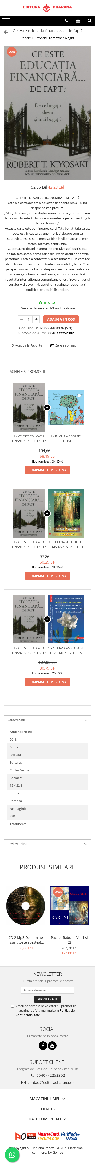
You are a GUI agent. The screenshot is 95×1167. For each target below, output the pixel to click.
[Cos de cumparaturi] (78, 20)
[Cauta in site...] (89, 20)
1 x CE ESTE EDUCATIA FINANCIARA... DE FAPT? (29, 438)
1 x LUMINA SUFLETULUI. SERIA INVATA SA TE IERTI (66, 544)
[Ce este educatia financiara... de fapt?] (47, 113)
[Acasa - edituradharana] (47, 8)
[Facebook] (43, 1045)
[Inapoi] (3, 32)
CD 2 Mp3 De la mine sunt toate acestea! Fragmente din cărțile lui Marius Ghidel (25, 939)
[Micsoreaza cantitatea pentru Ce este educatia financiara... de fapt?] (21, 319)
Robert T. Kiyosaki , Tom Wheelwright (47, 38)
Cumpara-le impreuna (47, 470)
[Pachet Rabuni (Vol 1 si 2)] (69, 905)
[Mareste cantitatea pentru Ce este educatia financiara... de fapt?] (36, 319)
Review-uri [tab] (17, 844)
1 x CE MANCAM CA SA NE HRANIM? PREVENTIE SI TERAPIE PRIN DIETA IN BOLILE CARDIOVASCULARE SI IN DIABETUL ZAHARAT (66, 650)
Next (87, 118)
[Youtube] (52, 1045)
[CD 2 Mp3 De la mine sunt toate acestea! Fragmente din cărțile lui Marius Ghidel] (25, 905)
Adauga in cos (61, 319)
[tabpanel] (47, 113)
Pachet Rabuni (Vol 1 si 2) (69, 939)
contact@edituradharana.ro (50, 1082)
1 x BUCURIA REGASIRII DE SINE (66, 438)
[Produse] (6, 21)
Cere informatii (65, 345)
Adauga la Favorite (28, 345)
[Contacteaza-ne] (66, 20)
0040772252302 (50, 1075)
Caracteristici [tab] (17, 720)
